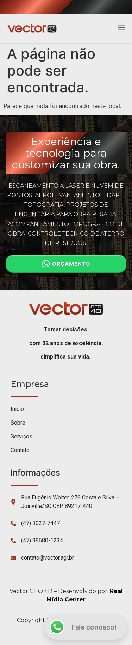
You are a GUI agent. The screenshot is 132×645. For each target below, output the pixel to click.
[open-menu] (121, 28)
